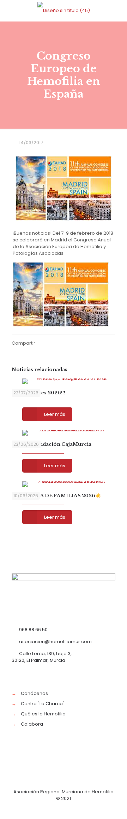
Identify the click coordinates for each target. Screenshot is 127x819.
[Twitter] (54, 808)
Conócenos (34, 693)
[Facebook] (44, 808)
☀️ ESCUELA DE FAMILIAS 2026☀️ (56, 496)
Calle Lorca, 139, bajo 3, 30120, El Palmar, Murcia (42, 657)
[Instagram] (82, 808)
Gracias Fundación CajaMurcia (51, 444)
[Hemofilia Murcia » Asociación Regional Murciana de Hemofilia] (63, 10)
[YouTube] (63, 808)
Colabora (32, 724)
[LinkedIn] (73, 808)
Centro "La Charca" (43, 703)
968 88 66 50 (33, 629)
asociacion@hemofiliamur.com (55, 641)
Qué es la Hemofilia (43, 713)
